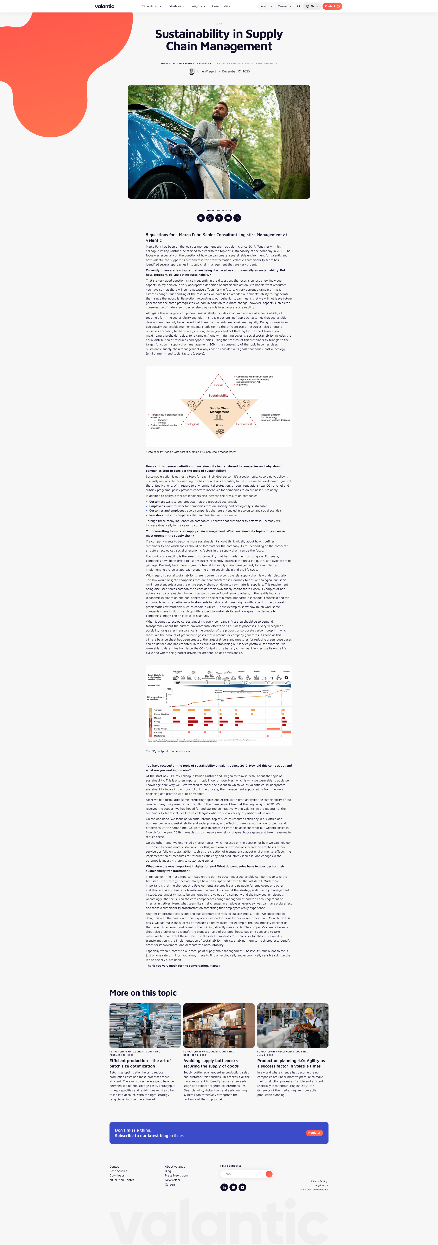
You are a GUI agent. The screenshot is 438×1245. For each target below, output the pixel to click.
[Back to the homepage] (104, 6)
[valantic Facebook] (201, 218)
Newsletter (172, 1180)
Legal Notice (321, 1185)
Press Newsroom (176, 1175)
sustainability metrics (217, 940)
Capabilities (150, 6)
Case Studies (221, 6)
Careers (282, 6)
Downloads (117, 1175)
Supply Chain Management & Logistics (186, 63)
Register (314, 1132)
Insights (196, 6)
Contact (330, 6)
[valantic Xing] (219, 218)
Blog (168, 1171)
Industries (174, 6)
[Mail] (228, 218)
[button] (312, 6)
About (264, 6)
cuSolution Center (122, 1180)
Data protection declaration (313, 1189)
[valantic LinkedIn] (237, 218)
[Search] (299, 6)
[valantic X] (210, 218)
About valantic (175, 1166)
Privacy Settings (319, 1181)
